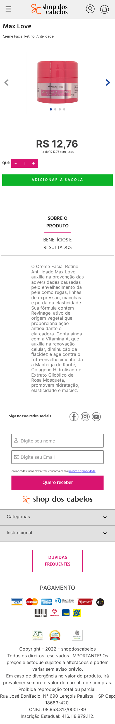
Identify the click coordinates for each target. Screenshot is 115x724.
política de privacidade (81, 471)
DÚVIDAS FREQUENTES (57, 561)
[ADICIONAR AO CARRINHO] (57, 180)
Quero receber (57, 483)
